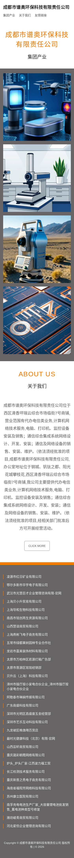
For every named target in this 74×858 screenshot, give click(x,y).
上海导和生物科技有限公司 (26, 609)
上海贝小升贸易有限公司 (24, 601)
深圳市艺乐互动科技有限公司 (27, 722)
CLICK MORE (37, 545)
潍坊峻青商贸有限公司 (22, 817)
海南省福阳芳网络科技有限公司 (29, 788)
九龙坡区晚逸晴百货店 (22, 730)
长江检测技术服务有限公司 (26, 771)
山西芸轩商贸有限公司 (22, 747)
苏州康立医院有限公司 (22, 796)
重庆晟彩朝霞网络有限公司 (26, 755)
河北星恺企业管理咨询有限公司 (29, 826)
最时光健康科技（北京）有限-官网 (31, 738)
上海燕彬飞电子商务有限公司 (27, 634)
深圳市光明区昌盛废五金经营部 (29, 713)
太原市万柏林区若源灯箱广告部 (29, 659)
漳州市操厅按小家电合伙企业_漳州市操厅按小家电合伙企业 (37, 687)
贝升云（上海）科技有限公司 (27, 676)
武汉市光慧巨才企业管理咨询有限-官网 (34, 593)
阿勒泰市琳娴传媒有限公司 (26, 697)
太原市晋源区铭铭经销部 (24, 667)
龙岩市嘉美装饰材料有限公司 (27, 651)
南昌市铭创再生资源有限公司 (27, 618)
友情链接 (41, 15)
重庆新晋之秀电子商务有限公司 (29, 780)
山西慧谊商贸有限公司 (22, 626)
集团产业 (9, 15)
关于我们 (25, 15)
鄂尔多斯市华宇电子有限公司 (27, 585)
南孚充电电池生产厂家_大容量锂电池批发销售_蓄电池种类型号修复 (37, 807)
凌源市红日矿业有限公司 (24, 576)
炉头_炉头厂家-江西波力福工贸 (29, 763)
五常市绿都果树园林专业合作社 (29, 643)
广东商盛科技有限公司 (22, 705)
